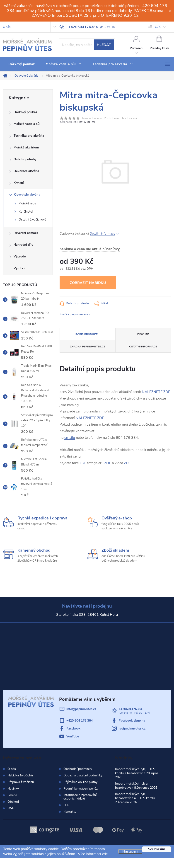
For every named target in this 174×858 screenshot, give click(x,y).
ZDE (83, 463)
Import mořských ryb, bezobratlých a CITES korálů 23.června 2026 (135, 798)
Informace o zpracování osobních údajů (80, 796)
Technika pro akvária (29, 135)
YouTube (72, 736)
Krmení (19, 183)
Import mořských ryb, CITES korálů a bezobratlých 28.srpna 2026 (136, 773)
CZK (158, 27)
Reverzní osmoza (26, 233)
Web (10, 808)
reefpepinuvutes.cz (132, 728)
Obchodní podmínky (77, 769)
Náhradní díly (23, 244)
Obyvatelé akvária (27, 194)
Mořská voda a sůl (27, 124)
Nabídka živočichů (20, 775)
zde (105, 853)
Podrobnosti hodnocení (120, 118)
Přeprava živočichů (20, 782)
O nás (6, 27)
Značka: (75, 314)
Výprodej (20, 256)
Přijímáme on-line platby (80, 782)
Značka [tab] (87, 346)
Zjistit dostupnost (88, 282)
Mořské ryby (27, 203)
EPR (66, 805)
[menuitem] (21, 64)
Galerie (12, 795)
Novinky (13, 788)
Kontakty (69, 812)
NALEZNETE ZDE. (156, 391)
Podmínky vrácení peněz (80, 788)
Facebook (73, 728)
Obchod (13, 802)
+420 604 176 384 (79, 720)
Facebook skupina (132, 720)
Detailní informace (102, 233)
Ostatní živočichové (32, 219)
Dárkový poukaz (25, 112)
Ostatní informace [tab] (143, 346)
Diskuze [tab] (143, 334)
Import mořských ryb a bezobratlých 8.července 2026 (136, 785)
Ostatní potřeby (25, 159)
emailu (69, 437)
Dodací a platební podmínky (82, 775)
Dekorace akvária (26, 171)
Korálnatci (26, 211)
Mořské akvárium (26, 147)
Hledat (104, 44)
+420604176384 (130, 709)
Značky (28, 268)
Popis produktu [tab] (87, 334)
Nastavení (130, 851)
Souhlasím (156, 849)
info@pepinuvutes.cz (81, 709)
